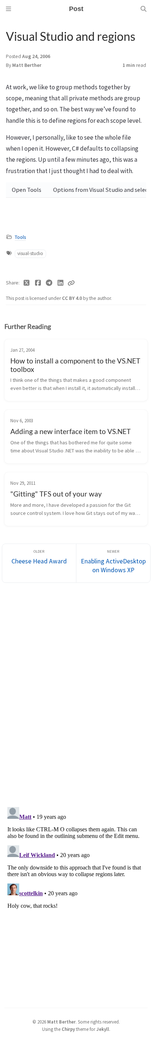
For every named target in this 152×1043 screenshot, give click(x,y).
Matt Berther (26, 65)
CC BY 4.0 (72, 298)
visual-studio (30, 253)
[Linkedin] (60, 283)
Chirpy (68, 1029)
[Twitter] (27, 283)
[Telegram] (49, 283)
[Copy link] (71, 283)
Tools (20, 237)
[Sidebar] (8, 9)
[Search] (143, 9)
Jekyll (102, 1029)
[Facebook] (38, 283)
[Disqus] (76, 692)
